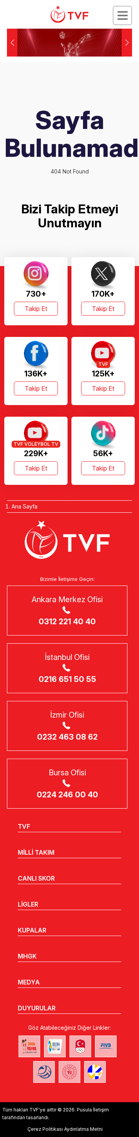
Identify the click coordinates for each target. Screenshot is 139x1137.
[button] (127, 43)
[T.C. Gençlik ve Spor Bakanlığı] (69, 1072)
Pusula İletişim (93, 1110)
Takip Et (36, 309)
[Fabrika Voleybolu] (29, 1046)
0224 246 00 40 (67, 795)
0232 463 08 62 (67, 737)
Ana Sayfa (24, 506)
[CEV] (95, 1072)
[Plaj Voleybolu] (55, 1046)
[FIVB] (106, 1046)
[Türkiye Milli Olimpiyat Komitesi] (80, 1046)
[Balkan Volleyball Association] (44, 1072)
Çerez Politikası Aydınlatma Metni (65, 1129)
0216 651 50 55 (67, 679)
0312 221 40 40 (67, 621)
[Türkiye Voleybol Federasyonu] (69, 14)
